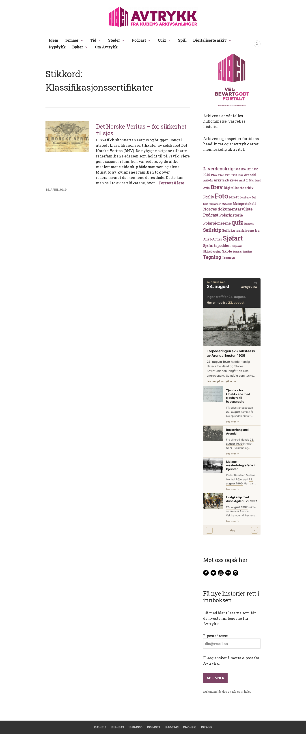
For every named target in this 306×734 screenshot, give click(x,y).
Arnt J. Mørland (250, 180)
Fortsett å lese (171, 182)
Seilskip (212, 230)
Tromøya (228, 257)
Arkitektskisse (226, 180)
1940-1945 (172, 727)
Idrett (234, 197)
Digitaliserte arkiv (210, 40)
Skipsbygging (212, 251)
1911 (249, 169)
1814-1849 (117, 727)
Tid (93, 40)
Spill (182, 40)
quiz (237, 222)
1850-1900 (135, 727)
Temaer (71, 40)
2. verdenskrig (218, 168)
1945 (221, 175)
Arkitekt (208, 180)
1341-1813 (100, 727)
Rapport (249, 223)
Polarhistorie (231, 215)
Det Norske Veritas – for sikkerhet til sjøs (141, 130)
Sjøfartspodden (217, 245)
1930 (255, 169)
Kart (205, 204)
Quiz (162, 40)
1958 (234, 175)
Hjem (53, 40)
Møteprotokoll (244, 204)
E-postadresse (215, 635)
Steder (114, 40)
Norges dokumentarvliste (227, 209)
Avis (206, 188)
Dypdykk (57, 47)
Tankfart (247, 251)
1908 (237, 169)
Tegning (212, 257)
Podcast (139, 40)
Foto (221, 195)
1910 (243, 169)
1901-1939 (153, 727)
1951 (228, 175)
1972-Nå (206, 727)
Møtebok (227, 204)
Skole (227, 251)
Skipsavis (237, 246)
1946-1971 (189, 727)
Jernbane (245, 197)
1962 (240, 175)
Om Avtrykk (106, 47)
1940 (206, 175)
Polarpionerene (217, 223)
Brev (217, 187)
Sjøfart (233, 238)
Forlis (208, 197)
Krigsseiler (215, 204)
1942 (214, 175)
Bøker (77, 47)
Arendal (250, 175)
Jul (254, 197)
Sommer (237, 251)
